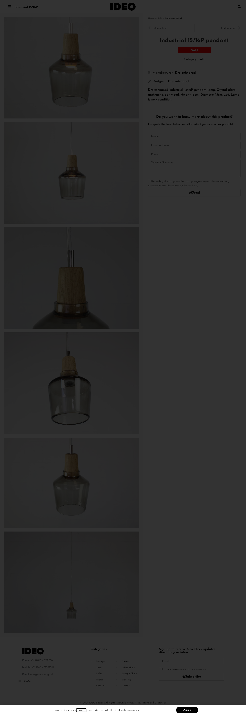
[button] (239, 7)
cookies (81, 710)
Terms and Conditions (154, 702)
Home (151, 18)
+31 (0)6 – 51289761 (43, 667)
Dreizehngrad (185, 73)
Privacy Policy (191, 185)
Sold (159, 18)
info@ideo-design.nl (41, 674)
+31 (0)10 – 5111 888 (42, 660)
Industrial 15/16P (26, 7)
